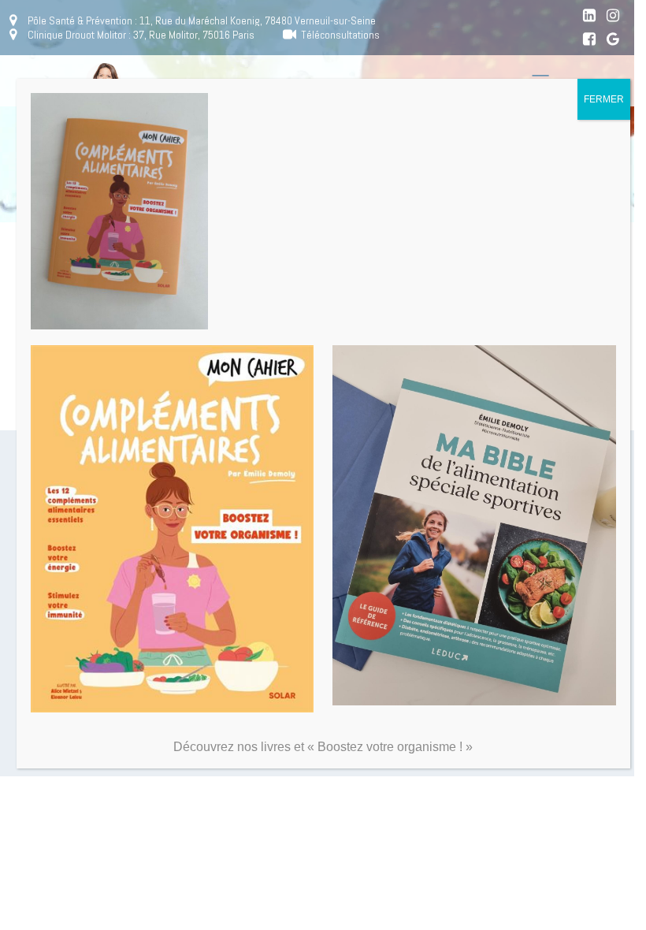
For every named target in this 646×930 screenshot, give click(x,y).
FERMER (604, 99)
